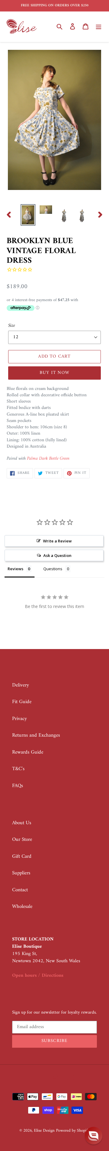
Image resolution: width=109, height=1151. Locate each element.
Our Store (22, 839)
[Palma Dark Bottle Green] (70, 459)
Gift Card (21, 856)
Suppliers (21, 873)
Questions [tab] (52, 568)
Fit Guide (21, 701)
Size (11, 325)
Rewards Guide (27, 752)
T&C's (18, 768)
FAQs (17, 785)
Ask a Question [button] (57, 555)
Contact (20, 890)
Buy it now (54, 373)
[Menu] (98, 27)
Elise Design (44, 1130)
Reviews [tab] (15, 568)
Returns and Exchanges (36, 735)
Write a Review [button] (57, 541)
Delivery (20, 685)
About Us (21, 823)
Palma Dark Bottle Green (48, 459)
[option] (28, 215)
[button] (93, 1135)
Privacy (19, 718)
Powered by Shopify (73, 1130)
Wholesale (22, 906)
